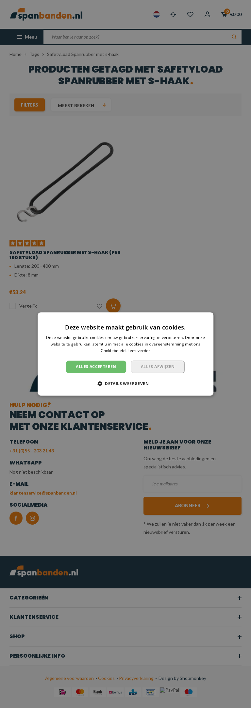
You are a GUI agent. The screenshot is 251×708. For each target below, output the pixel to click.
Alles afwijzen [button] (158, 366)
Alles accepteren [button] (96, 366)
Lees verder (138, 350)
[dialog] (125, 354)
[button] (125, 384)
